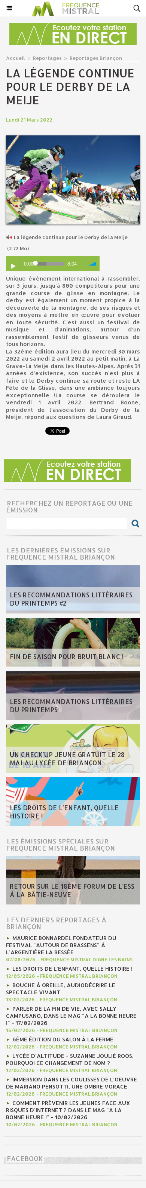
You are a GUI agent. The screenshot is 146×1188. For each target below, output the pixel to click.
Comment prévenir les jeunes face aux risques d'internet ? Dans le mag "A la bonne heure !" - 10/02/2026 (68, 1110)
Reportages (47, 58)
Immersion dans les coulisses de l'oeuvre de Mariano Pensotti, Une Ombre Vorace (71, 1083)
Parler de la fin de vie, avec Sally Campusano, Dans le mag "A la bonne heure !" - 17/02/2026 (71, 1015)
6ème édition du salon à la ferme (62, 1039)
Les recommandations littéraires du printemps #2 (71, 599)
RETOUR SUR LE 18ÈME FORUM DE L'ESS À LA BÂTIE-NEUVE (72, 890)
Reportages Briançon (96, 58)
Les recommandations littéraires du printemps (71, 705)
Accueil (15, 58)
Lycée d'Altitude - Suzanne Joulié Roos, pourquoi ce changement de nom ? (70, 1059)
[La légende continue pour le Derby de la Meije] (73, 138)
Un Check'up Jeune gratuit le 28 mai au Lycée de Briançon (67, 758)
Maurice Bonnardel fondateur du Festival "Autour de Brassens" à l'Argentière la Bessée (61, 945)
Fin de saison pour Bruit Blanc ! (67, 656)
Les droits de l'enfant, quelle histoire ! (64, 811)
